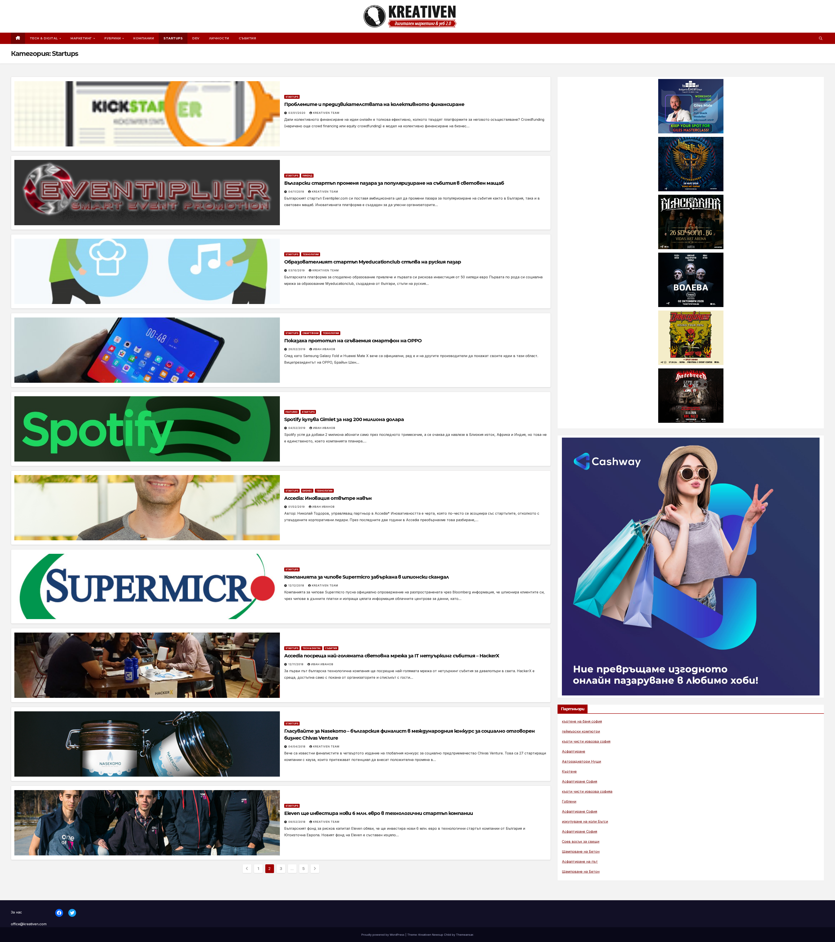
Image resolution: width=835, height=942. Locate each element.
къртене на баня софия (582, 721)
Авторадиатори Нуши (581, 761)
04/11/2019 (296, 191)
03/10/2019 (297, 270)
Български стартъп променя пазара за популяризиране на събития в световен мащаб (394, 183)
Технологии (310, 254)
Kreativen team (326, 112)
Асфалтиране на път (580, 861)
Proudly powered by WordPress (383, 934)
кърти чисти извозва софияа (587, 791)
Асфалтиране (573, 751)
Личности (219, 38)
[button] (820, 38)
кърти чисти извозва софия (586, 741)
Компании (143, 38)
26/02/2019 (297, 349)
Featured (292, 412)
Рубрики (113, 38)
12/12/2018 (296, 585)
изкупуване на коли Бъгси (585, 821)
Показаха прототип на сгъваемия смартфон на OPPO (353, 341)
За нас (16, 912)
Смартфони (310, 333)
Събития (247, 38)
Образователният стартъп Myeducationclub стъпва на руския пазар (372, 262)
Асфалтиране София (579, 781)
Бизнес (307, 490)
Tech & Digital (44, 38)
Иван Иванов (324, 349)
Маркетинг (81, 38)
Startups (173, 38)
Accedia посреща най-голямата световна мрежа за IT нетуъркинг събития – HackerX (391, 656)
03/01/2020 (297, 112)
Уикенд (307, 175)
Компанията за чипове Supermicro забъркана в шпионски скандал (366, 577)
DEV (195, 38)
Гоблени (569, 801)
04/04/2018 (297, 746)
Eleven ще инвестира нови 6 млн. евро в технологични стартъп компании (378, 813)
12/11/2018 (296, 664)
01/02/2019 (297, 506)
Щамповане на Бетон (581, 851)
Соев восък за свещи (580, 841)
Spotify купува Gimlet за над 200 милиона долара (344, 419)
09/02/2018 (297, 821)
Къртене (569, 771)
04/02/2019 (297, 428)
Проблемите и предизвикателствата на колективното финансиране (374, 104)
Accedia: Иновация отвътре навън (328, 498)
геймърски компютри (581, 731)
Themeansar (464, 934)
